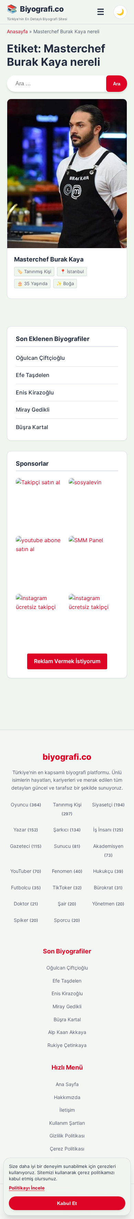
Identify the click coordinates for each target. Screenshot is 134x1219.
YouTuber (25, 871)
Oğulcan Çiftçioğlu (40, 357)
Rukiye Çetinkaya (67, 1045)
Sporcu (67, 920)
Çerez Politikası (67, 1148)
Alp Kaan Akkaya (67, 1032)
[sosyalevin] (93, 502)
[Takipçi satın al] (40, 502)
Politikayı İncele (27, 1188)
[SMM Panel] (93, 560)
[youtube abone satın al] (40, 560)
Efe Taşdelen (32, 374)
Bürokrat (108, 887)
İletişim (67, 1110)
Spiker (26, 920)
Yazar (25, 829)
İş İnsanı (108, 829)
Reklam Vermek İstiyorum (67, 661)
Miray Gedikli (32, 409)
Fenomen (67, 871)
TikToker (67, 887)
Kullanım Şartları (67, 1123)
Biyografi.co (42, 8)
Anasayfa (17, 31)
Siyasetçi (108, 804)
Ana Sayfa (67, 1084)
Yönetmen (108, 903)
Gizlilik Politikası (67, 1135)
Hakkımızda (67, 1097)
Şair (67, 903)
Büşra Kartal (32, 427)
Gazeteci (26, 846)
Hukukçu (108, 871)
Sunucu (67, 846)
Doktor (26, 903)
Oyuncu (26, 804)
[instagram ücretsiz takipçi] (40, 618)
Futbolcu (26, 887)
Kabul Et (67, 1203)
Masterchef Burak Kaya (48, 259)
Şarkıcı (67, 829)
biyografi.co (67, 757)
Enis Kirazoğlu (35, 392)
